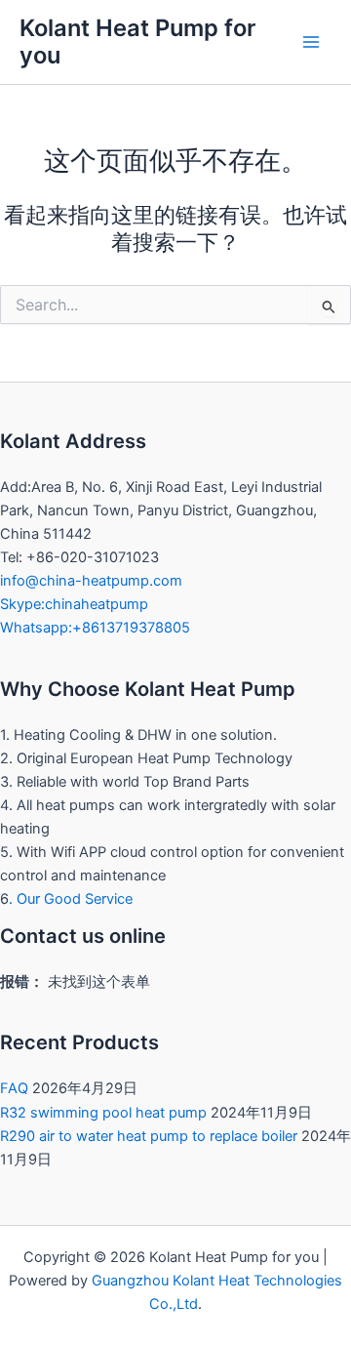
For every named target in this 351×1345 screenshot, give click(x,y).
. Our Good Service (71, 899)
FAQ (14, 1088)
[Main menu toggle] (311, 41)
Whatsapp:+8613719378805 (95, 627)
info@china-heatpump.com (91, 581)
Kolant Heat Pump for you (137, 41)
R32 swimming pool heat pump (103, 1112)
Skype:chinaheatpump (74, 604)
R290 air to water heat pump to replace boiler (148, 1136)
